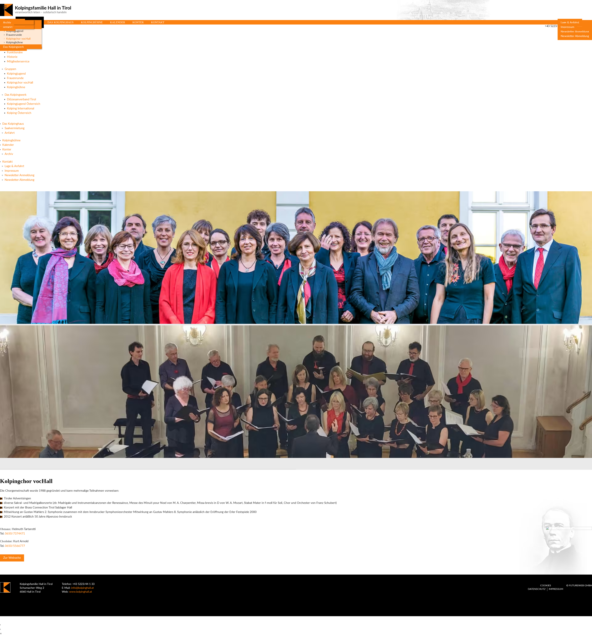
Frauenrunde (14, 35)
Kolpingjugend (14, 31)
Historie (12, 56)
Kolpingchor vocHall (18, 38)
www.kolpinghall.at (80, 591)
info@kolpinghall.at (82, 588)
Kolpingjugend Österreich (23, 103)
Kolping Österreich (19, 113)
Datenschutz (537, 589)
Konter (138, 22)
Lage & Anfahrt (570, 22)
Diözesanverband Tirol (21, 99)
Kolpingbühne (14, 42)
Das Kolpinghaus (60, 22)
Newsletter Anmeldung (575, 31)
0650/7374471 (15, 533)
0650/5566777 (15, 546)
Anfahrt (7, 27)
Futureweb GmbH (580, 585)
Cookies (545, 585)
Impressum (567, 27)
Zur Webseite (12, 557)
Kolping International (20, 108)
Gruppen (10, 69)
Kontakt (157, 22)
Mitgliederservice (18, 61)
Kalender (117, 22)
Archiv (7, 22)
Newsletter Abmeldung (575, 36)
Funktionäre (15, 52)
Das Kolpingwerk (13, 46)
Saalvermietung (15, 128)
